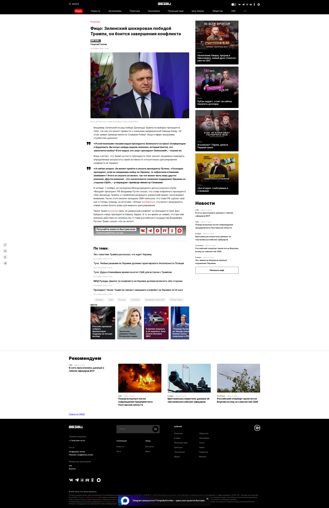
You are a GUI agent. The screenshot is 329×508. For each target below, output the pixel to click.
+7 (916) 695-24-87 (77, 441)
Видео (78, 11)
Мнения (202, 456)
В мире (198, 234)
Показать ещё (217, 270)
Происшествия (175, 11)
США (111, 300)
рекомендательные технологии (114, 502)
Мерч (147, 451)
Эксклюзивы (114, 11)
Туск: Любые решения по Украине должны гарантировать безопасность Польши (139, 263)
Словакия (135, 300)
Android (72, 469)
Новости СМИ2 (77, 414)
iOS (70, 466)
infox (93, 305)
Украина (99, 300)
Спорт (202, 443)
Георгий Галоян (98, 44)
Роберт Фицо (176, 300)
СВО (233, 11)
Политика (135, 11)
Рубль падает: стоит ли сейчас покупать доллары (214, 102)
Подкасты (203, 452)
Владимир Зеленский (154, 300)
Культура (178, 447)
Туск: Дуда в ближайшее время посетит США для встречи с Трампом (133, 272)
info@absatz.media (77, 452)
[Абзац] (164, 4)
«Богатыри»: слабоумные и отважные (212, 189)
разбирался (148, 202)
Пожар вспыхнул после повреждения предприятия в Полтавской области (135, 401)
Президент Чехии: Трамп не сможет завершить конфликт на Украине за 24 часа (138, 290)
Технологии (179, 452)
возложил (113, 211)
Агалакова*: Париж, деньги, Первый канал (213, 146)
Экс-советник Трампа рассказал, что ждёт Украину (123, 254)
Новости (95, 11)
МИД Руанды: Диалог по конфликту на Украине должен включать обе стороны (138, 281)
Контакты (149, 446)
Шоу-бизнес (198, 11)
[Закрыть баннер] (207, 499)
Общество (217, 11)
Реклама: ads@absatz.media (81, 455)
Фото (118, 451)
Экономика (154, 11)
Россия (122, 300)
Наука (201, 447)
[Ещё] (245, 10)
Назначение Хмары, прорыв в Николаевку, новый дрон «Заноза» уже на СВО (216, 58)
